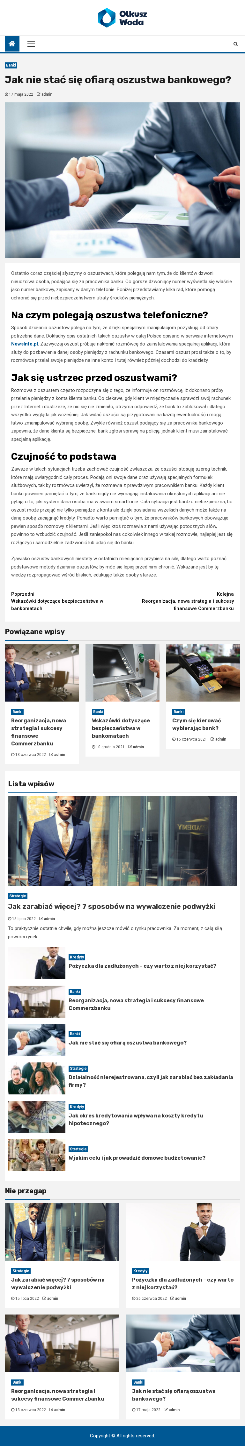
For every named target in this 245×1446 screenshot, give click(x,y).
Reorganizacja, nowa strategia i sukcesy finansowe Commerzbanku (188, 601)
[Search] (236, 44)
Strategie (17, 896)
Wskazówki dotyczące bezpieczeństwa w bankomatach (57, 601)
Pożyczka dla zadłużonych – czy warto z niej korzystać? (142, 966)
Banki (11, 65)
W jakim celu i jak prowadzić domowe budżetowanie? (137, 1158)
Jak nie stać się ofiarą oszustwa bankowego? (128, 1043)
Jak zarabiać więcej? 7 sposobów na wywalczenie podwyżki (112, 906)
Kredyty (77, 957)
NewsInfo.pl (24, 344)
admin (46, 94)
